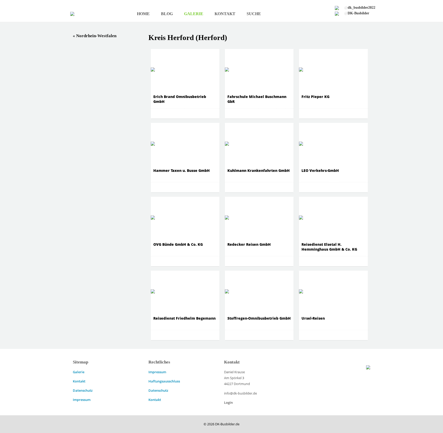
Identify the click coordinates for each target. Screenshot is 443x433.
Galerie (193, 14)
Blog (167, 14)
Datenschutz (83, 390)
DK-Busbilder (356, 13)
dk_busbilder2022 (359, 7)
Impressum (81, 399)
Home (143, 14)
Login (228, 402)
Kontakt (225, 14)
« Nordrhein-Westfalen (94, 35)
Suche (254, 14)
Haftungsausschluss (164, 381)
